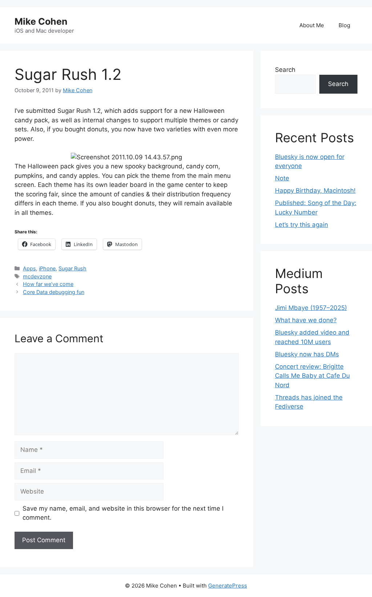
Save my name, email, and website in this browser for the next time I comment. (123, 513)
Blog (344, 25)
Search (285, 69)
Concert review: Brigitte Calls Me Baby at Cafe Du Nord (312, 376)
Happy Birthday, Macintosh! (315, 190)
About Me (311, 25)
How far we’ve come (48, 284)
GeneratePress (227, 585)
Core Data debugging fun (53, 292)
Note (282, 178)
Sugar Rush (72, 268)
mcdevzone (37, 276)
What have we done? (306, 320)
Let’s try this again (301, 224)
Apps (29, 268)
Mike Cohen (41, 21)
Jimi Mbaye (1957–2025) (311, 307)
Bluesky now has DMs (307, 354)
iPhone (47, 268)
